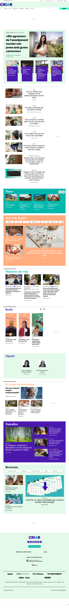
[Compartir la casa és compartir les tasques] (14, 499)
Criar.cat (7, 262)
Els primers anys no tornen (42, 371)
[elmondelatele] (24, 578)
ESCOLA (18, 221)
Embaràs (21, 8)
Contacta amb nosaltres (34, 546)
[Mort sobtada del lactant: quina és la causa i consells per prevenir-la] (14, 249)
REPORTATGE (18, 286)
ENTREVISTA (18, 55)
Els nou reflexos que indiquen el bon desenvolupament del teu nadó (34, 95)
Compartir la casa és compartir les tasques (13, 507)
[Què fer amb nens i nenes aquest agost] (11, 197)
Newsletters (49, 0)
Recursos (34, 170)
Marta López (26, 374)
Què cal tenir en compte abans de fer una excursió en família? (34, 121)
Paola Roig (20, 416)
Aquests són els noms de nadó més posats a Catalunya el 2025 (14, 240)
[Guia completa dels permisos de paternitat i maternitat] (11, 403)
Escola (32, 8)
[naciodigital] (10, 574)
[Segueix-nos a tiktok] (41, 542)
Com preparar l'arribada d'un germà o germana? (22, 412)
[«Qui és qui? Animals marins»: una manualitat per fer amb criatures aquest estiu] (45, 237)
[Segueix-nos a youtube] (38, 542)
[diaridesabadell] (23, 574)
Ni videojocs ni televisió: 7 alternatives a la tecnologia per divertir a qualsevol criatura (18, 447)
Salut (34, 143)
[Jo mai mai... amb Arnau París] (11, 325)
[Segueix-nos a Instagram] (33, 542)
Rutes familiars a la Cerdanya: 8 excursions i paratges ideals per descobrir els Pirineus (39, 206)
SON (26, 221)
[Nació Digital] (13, 5)
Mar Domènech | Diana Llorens (34, 112)
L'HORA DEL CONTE (11, 471)
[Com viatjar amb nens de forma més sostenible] (13, 135)
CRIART (46, 471)
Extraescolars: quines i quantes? (27, 71)
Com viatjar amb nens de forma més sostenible (34, 135)
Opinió (10, 356)
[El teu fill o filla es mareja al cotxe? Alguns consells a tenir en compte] (13, 147)
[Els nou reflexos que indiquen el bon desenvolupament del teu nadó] (13, 93)
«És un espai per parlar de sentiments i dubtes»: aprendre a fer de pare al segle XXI (13, 291)
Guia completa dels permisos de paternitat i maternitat (10, 412)
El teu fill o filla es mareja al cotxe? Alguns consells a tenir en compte (34, 147)
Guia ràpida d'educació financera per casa (11, 488)
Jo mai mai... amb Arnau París (10, 340)
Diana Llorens (34, 138)
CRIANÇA (9, 221)
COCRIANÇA (63, 221)
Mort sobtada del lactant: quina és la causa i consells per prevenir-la (14, 259)
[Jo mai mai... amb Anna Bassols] (24, 325)
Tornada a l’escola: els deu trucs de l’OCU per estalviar (12, 71)
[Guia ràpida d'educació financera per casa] (14, 480)
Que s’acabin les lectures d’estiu (26, 371)
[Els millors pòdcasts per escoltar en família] (13, 109)
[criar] (47, 578)
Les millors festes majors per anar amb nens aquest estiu (53, 205)
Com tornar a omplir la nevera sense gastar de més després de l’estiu (56, 72)
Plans (5, 8)
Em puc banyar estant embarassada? (12, 390)
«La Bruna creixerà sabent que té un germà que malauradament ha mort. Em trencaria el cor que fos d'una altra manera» (32, 295)
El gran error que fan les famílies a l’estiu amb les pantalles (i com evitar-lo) (55, 431)
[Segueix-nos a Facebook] (28, 542)
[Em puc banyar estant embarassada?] (31, 393)
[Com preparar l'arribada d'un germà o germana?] (24, 403)
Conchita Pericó (42, 374)
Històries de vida (10, 55)
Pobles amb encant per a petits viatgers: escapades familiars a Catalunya (25, 206)
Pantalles (15, 8)
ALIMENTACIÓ (35, 221)
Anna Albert (44, 257)
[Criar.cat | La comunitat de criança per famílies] (6, 4)
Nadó (34, 89)
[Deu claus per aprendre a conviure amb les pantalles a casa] (41, 442)
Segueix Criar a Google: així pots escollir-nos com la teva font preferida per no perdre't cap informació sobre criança (34, 176)
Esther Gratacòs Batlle (54, 459)
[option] (11, 202)
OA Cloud (63, 590)
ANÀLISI (57, 449)
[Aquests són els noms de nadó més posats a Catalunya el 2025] (14, 231)
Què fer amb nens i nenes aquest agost (10, 205)
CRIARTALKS (24, 471)
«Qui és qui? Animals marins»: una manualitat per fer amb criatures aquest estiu (44, 253)
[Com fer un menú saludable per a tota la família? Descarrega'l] (45, 486)
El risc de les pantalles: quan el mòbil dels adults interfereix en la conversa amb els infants (56, 454)
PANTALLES (53, 221)
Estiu (10, 8)
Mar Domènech (8, 207)
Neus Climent (8, 295)
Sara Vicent (8, 491)
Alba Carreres (13, 396)
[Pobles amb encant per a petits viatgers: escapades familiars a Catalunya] (25, 197)
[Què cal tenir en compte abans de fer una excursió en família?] (13, 121)
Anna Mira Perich (9, 56)
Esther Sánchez (44, 504)
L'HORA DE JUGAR (36, 471)
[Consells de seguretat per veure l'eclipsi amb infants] (37, 325)
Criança (27, 8)
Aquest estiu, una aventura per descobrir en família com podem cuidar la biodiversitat (34, 161)
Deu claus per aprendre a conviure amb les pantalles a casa (56, 442)
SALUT (44, 221)
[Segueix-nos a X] (31, 542)
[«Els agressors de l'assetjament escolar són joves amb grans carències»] (46, 44)
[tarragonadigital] (54, 574)
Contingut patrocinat (55, 68)
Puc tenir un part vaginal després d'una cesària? (36, 411)
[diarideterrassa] (38, 574)
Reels (9, 309)
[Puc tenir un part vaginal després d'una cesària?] (36, 403)
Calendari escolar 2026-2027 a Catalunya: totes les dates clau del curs (42, 73)
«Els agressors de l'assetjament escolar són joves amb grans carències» (17, 43)
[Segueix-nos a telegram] (36, 542)
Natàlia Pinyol (40, 78)
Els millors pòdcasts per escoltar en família (34, 109)
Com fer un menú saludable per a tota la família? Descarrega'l (45, 501)
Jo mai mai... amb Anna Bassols (24, 340)
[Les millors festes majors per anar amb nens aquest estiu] (53, 197)
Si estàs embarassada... (20, 384)
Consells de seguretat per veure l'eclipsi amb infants (36, 342)
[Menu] (1, 8)
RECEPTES (55, 471)
